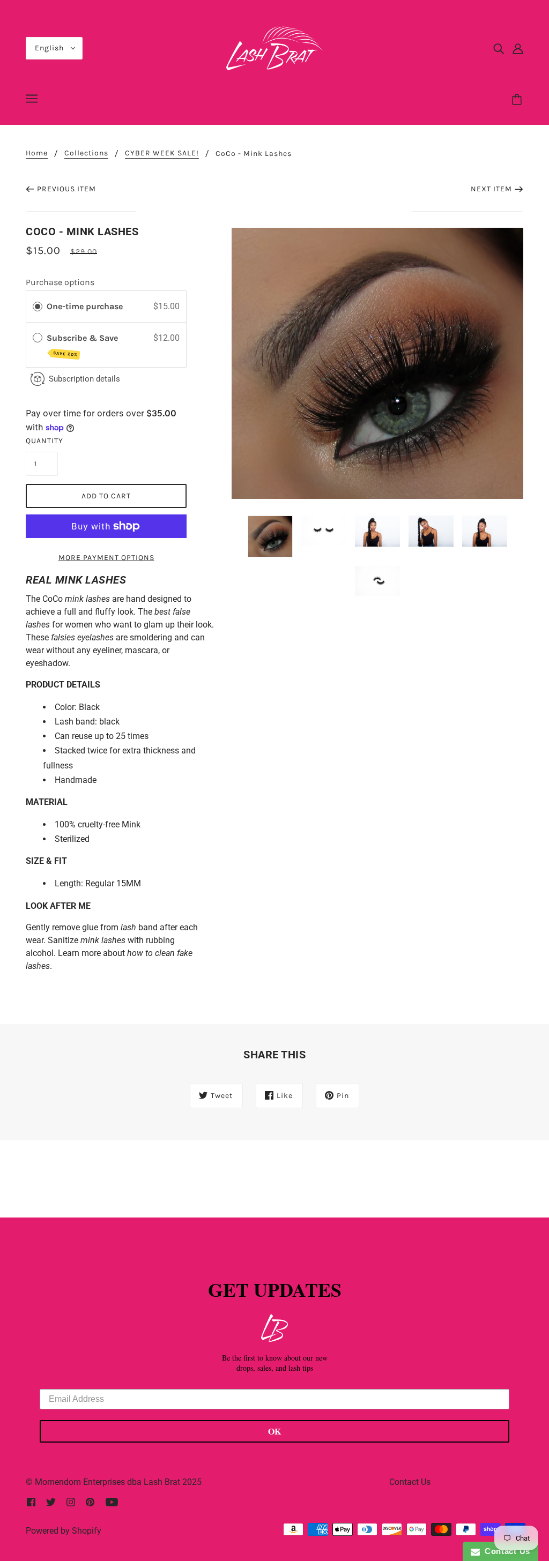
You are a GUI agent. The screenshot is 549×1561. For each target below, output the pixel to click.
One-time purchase (85, 306)
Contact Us (410, 1482)
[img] (498, 48)
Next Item (491, 188)
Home (37, 154)
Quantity (42, 440)
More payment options (106, 557)
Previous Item (66, 188)
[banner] (274, 47)
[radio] (37, 306)
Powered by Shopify (63, 1531)
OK (274, 1431)
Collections (86, 154)
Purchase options (60, 282)
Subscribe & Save (83, 345)
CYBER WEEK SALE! (162, 154)
